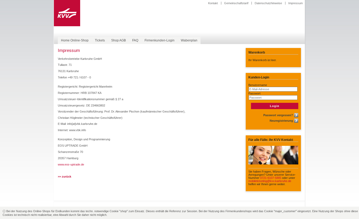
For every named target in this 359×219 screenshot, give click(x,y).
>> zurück (64, 176)
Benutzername (257, 85)
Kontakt (213, 3)
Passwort (254, 93)
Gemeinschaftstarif (236, 3)
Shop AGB (118, 40)
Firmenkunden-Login (160, 40)
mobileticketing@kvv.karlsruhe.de (269, 181)
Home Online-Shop (75, 40)
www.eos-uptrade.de (71, 164)
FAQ (135, 40)
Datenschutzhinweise (268, 3)
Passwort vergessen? (278, 115)
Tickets (100, 40)
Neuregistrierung (281, 120)
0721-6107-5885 (270, 177)
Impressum (295, 3)
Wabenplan (189, 40)
